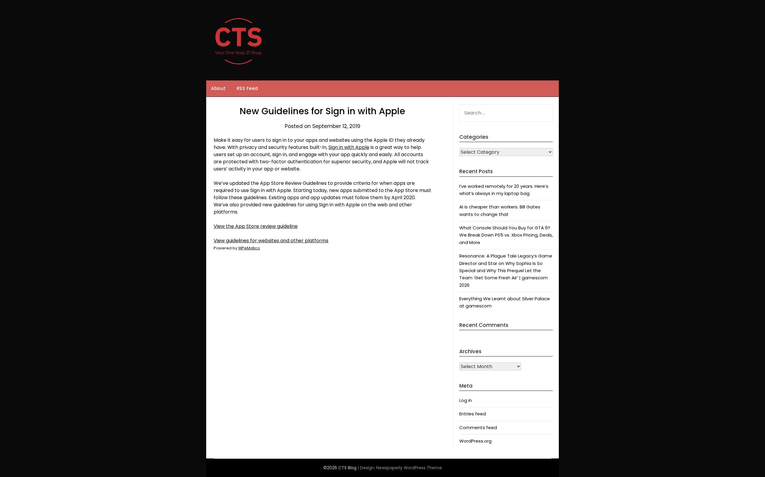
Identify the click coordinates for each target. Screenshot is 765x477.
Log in (465, 400)
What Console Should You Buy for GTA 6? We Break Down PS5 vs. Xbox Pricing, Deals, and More (506, 235)
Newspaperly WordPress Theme (409, 468)
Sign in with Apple (348, 147)
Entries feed (472, 414)
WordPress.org (475, 441)
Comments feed (478, 427)
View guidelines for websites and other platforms (271, 240)
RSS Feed (247, 88)
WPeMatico (249, 248)
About (218, 88)
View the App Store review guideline (256, 226)
